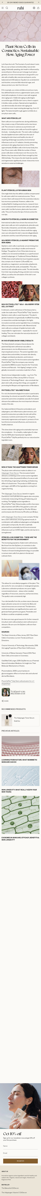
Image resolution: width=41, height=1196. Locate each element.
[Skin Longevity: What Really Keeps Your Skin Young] (20, 776)
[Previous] (2, 2)
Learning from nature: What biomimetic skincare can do (19, 761)
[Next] (38, 2)
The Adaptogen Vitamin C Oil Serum (14, 1193)
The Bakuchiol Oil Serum (10, 1188)
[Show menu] (3, 8)
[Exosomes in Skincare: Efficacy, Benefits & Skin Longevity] (20, 815)
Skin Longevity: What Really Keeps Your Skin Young (19, 791)
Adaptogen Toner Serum (10, 473)
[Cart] (38, 8)
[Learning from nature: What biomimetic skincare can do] (20, 746)
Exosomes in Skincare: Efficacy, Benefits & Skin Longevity (20, 839)
